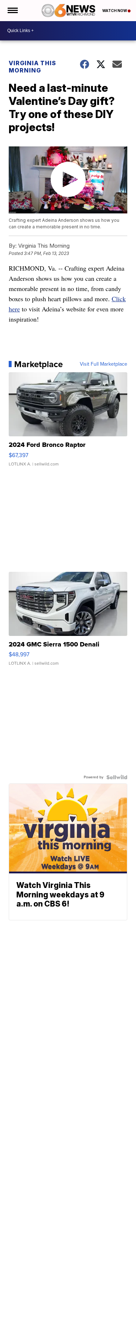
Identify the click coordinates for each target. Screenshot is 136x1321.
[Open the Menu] (12, 10)
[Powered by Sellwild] (116, 777)
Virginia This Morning (32, 66)
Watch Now (115, 10)
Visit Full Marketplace (103, 364)
